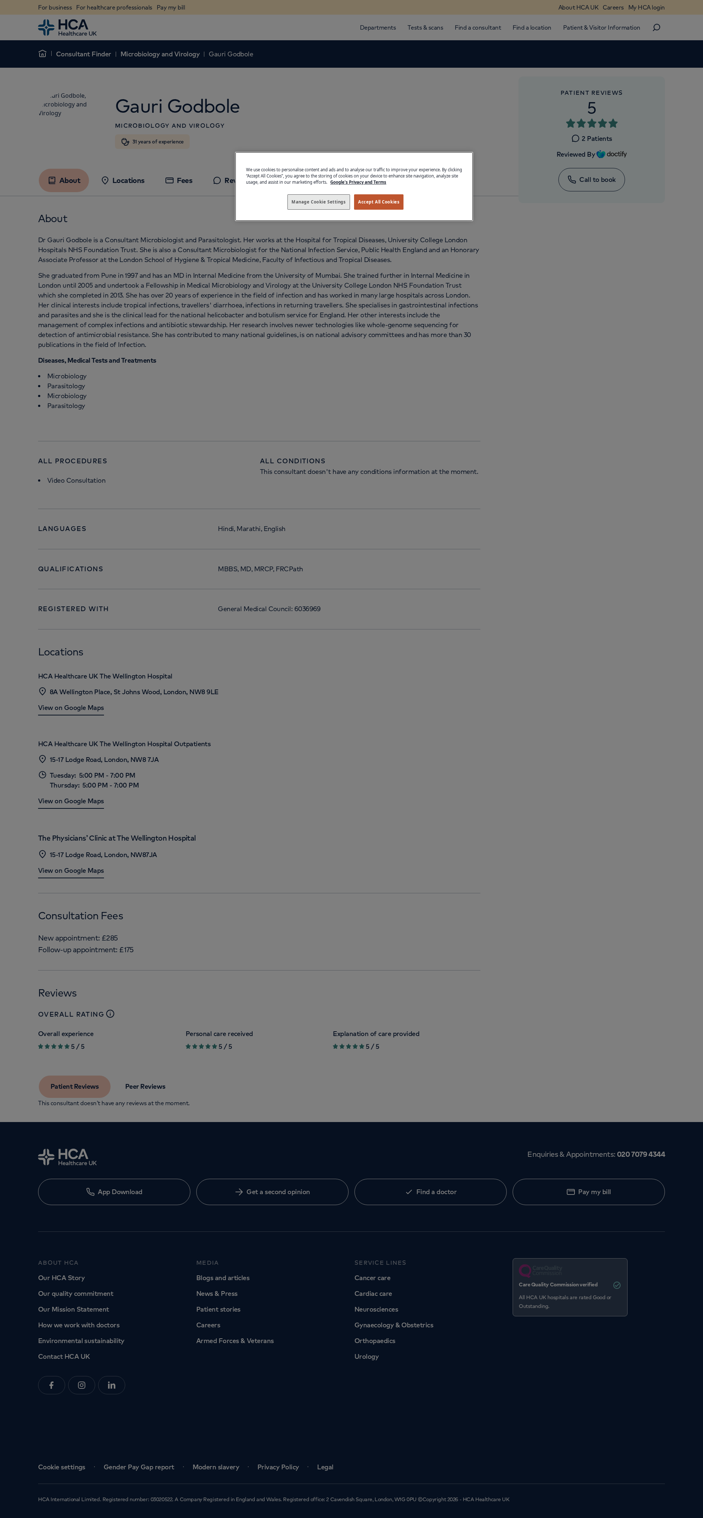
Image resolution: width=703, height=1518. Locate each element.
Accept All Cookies (378, 202)
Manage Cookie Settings (318, 202)
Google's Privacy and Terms (358, 182)
